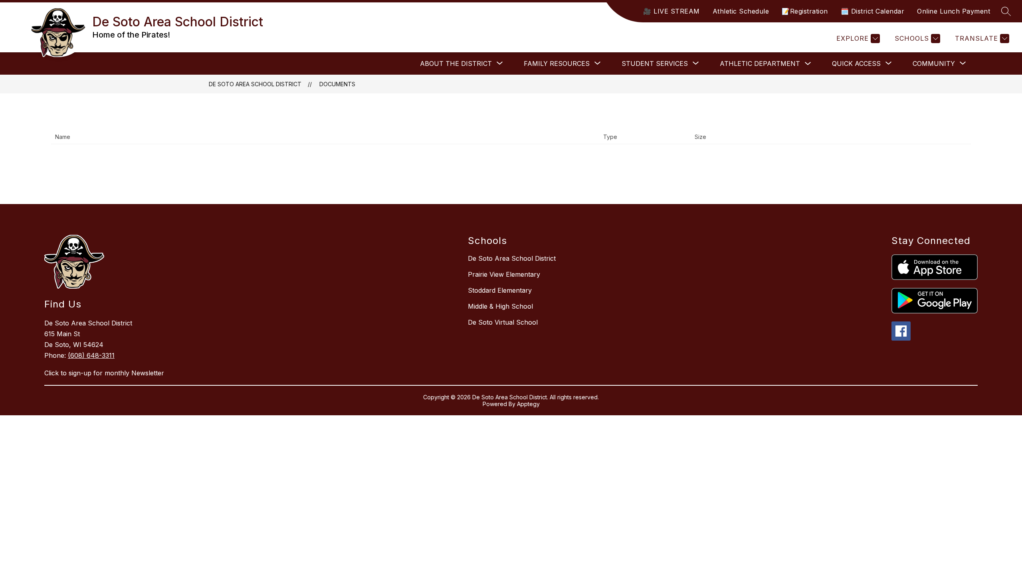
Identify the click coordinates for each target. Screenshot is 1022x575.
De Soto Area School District (255, 84)
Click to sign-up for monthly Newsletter (104, 373)
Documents (337, 84)
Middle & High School (500, 306)
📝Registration (805, 11)
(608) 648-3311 (91, 355)
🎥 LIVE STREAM (671, 11)
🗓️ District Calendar (873, 11)
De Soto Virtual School (503, 322)
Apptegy (528, 404)
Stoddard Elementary (500, 290)
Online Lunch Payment (953, 11)
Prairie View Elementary (504, 274)
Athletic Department (760, 63)
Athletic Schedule (741, 11)
